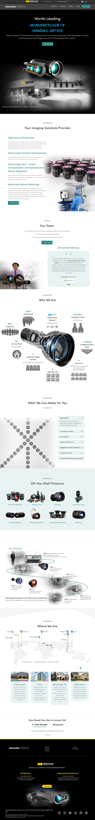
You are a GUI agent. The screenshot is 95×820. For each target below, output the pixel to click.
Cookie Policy (15, 814)
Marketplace (48, 1)
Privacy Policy (8, 814)
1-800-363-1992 (40, 724)
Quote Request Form (41, 731)
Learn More (13, 203)
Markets (71, 6)
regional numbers (41, 726)
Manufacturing (62, 1)
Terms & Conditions (23, 814)
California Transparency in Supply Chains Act (15, 817)
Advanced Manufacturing (68, 773)
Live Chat (59, 724)
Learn (78, 6)
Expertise (63, 6)
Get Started (86, 6)
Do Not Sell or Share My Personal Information (33, 815)
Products (54, 6)
